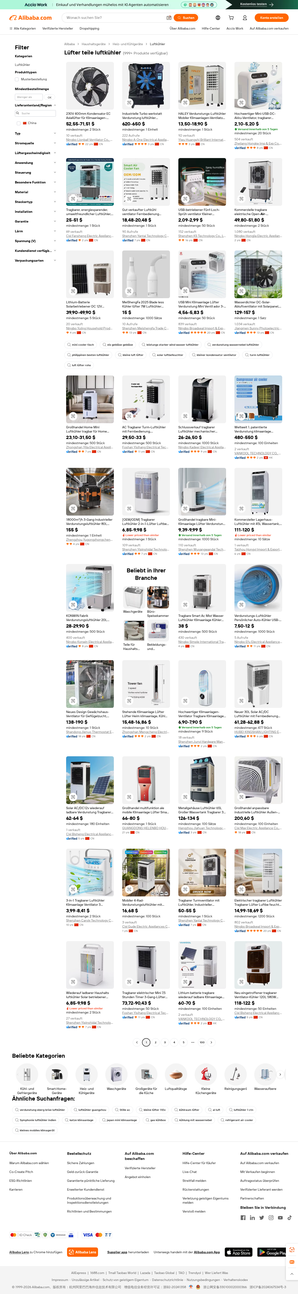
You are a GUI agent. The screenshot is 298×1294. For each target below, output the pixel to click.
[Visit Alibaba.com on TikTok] (289, 1217)
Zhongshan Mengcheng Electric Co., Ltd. (146, 732)
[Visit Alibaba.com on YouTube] (280, 1217)
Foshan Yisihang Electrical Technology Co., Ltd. (146, 447)
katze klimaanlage (81, 1120)
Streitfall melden (194, 1181)
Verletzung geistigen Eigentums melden (206, 1200)
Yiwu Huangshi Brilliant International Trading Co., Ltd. (202, 140)
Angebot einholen (138, 1177)
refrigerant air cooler (239, 1120)
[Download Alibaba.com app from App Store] (239, 1252)
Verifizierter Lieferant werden (261, 1189)
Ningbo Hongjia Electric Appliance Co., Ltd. (258, 236)
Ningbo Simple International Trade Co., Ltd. (202, 642)
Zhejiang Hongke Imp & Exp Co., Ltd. (258, 143)
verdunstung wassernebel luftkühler (235, 344)
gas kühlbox (158, 1120)
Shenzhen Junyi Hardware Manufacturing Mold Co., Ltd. (202, 741)
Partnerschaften (252, 1198)
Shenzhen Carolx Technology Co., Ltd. (90, 920)
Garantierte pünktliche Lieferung (91, 1181)
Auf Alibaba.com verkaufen (259, 1163)
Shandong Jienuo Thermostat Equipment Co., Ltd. (90, 732)
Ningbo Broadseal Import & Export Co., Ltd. (202, 328)
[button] (169, 17)
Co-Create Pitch (21, 1172)
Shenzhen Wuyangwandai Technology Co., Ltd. (202, 549)
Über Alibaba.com (23, 1153)
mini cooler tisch (83, 344)
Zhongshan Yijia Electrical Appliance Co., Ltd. (90, 447)
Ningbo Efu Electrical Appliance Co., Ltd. (258, 642)
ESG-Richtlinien (20, 1181)
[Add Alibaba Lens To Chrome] (82, 1252)
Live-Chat (190, 1172)
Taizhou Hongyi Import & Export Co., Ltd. (258, 549)
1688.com (97, 1273)
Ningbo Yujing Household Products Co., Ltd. (90, 328)
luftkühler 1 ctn (243, 1110)
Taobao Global (164, 1273)
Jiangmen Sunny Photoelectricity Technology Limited (258, 328)
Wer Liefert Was (216, 1273)
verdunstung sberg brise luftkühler (42, 1110)
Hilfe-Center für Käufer (199, 1163)
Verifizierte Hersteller (140, 1168)
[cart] (232, 18)
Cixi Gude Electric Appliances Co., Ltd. (146, 926)
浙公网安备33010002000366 (225, 1287)
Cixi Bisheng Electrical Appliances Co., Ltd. (90, 834)
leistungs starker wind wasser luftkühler (172, 344)
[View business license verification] (191, 1287)
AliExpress (78, 1273)
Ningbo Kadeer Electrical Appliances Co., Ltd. (202, 447)
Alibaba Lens (19, 1252)
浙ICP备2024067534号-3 (268, 1287)
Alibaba (69, 44)
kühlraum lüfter (189, 1110)
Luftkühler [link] (157, 44)
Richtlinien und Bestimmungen (89, 1211)
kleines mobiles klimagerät (37, 1130)
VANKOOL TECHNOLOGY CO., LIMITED (258, 453)
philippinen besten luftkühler (90, 355)
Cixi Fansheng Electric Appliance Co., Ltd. (90, 236)
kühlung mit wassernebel (195, 1120)
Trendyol (194, 1273)
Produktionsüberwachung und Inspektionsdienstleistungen (89, 1200)
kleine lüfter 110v (155, 1110)
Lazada (145, 1273)
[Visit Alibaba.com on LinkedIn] (252, 1217)
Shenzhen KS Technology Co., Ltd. (202, 236)
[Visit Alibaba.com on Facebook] (243, 1217)
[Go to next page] (211, 1042)
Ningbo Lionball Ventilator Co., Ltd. (90, 140)
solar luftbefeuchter (170, 355)
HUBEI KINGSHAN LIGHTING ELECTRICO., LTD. (258, 732)
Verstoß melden (194, 1211)
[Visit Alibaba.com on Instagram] (271, 1217)
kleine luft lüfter (133, 355)
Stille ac (125, 1110)
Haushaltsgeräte (94, 44)
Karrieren (16, 1189)
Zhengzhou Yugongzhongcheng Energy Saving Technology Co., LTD (90, 539)
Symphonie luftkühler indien (38, 1120)
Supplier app (117, 1252)
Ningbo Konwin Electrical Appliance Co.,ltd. (90, 642)
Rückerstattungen (196, 1189)
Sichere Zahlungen (80, 1163)
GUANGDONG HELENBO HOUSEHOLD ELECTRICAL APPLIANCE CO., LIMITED (146, 828)
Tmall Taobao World (122, 1273)
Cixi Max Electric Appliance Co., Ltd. (258, 828)
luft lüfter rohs (81, 365)
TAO (181, 1273)
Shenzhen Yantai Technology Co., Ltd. (146, 236)
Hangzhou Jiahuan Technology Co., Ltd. (202, 828)
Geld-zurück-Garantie (82, 1172)
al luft (216, 1110)
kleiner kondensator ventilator (216, 355)
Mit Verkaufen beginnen (257, 1172)
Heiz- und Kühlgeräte (128, 44)
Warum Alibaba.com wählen (29, 1163)
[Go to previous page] (137, 1042)
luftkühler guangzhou (92, 1110)
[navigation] (35, 543)
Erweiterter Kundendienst (85, 1189)
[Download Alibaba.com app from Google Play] (273, 1252)
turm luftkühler (260, 355)
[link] (292, 1250)
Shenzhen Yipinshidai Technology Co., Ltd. (146, 549)
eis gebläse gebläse (120, 344)
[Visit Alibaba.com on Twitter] (261, 1217)
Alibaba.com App (207, 1252)
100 (202, 1042)
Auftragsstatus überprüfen (259, 1181)
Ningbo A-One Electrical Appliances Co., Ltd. (146, 140)
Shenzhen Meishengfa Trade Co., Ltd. (146, 328)
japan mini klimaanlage (122, 1120)
